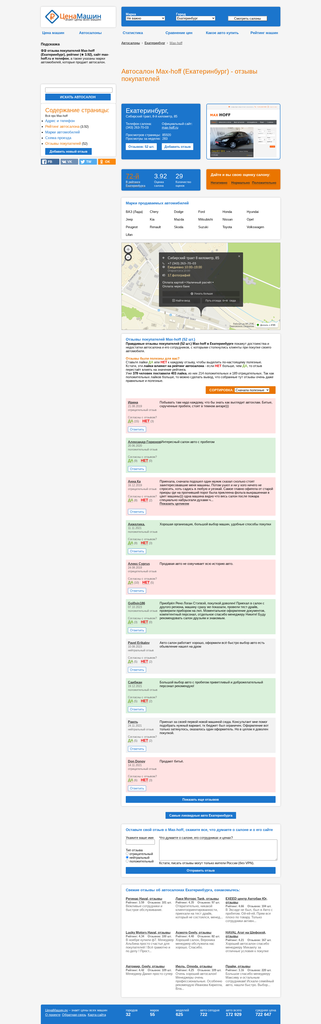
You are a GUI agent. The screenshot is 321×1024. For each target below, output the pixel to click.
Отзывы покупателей (63, 143)
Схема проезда (58, 138)
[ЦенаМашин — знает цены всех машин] (73, 22)
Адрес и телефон (60, 121)
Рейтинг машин (264, 33)
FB (48, 162)
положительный (141, 861)
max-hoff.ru (170, 127)
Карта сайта (97, 1015)
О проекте (52, 1015)
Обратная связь (74, 1015)
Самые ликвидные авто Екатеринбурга (200, 815)
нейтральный (139, 857)
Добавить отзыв (177, 146)
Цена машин (53, 33)
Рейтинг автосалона (62, 126)
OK (106, 162)
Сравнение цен (179, 33)
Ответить (137, 429)
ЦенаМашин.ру (56, 1010)
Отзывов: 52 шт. (141, 146)
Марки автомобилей (62, 132)
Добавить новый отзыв (68, 151)
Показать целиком (174, 503)
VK (68, 162)
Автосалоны (90, 33)
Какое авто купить (222, 33)
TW (87, 162)
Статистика (133, 33)
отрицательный (141, 854)
